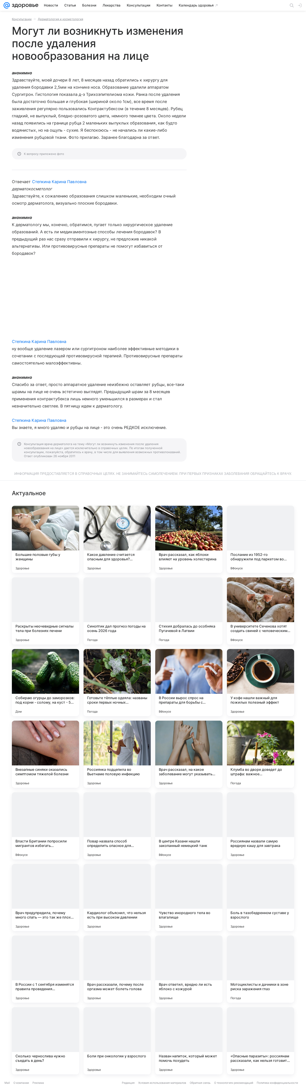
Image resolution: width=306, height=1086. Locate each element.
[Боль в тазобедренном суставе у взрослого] (260, 897)
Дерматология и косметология (60, 19)
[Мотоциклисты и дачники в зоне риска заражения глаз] (260, 969)
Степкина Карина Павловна (59, 181)
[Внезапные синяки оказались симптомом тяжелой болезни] (45, 754)
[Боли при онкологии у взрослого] (117, 1040)
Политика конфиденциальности (277, 1082)
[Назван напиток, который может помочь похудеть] (188, 1040)
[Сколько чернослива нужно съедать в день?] (45, 1040)
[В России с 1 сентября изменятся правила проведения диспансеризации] (45, 969)
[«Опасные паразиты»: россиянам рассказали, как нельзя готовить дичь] (260, 1040)
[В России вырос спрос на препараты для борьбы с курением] (188, 682)
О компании (21, 1082)
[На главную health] (24, 5)
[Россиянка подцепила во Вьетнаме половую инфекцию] (117, 754)
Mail (7, 1082)
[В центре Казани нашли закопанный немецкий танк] (188, 825)
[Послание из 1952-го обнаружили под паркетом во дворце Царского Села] (260, 539)
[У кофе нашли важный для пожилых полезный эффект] (260, 682)
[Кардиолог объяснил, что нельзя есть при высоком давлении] (117, 897)
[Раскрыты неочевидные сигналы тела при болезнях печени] (45, 611)
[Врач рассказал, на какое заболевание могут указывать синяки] (188, 754)
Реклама (38, 1082)
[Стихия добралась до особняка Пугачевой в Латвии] (188, 611)
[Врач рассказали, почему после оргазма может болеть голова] (117, 969)
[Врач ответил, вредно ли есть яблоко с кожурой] (188, 969)
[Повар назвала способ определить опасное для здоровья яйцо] (117, 825)
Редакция (128, 1082)
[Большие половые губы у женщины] (45, 539)
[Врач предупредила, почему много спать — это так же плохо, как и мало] (45, 897)
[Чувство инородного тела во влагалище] (188, 897)
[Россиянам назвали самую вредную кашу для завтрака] (260, 825)
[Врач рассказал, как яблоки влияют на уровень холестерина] (188, 539)
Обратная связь (200, 1082)
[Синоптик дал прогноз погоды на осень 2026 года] (117, 611)
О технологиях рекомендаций (233, 1082)
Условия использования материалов (162, 1082)
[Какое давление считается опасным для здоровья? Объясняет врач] (117, 539)
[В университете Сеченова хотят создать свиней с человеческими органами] (260, 611)
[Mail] (7, 5)
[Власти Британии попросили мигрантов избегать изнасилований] (45, 825)
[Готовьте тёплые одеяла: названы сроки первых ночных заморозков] (117, 682)
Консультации (22, 19)
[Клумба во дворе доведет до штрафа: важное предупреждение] (260, 754)
